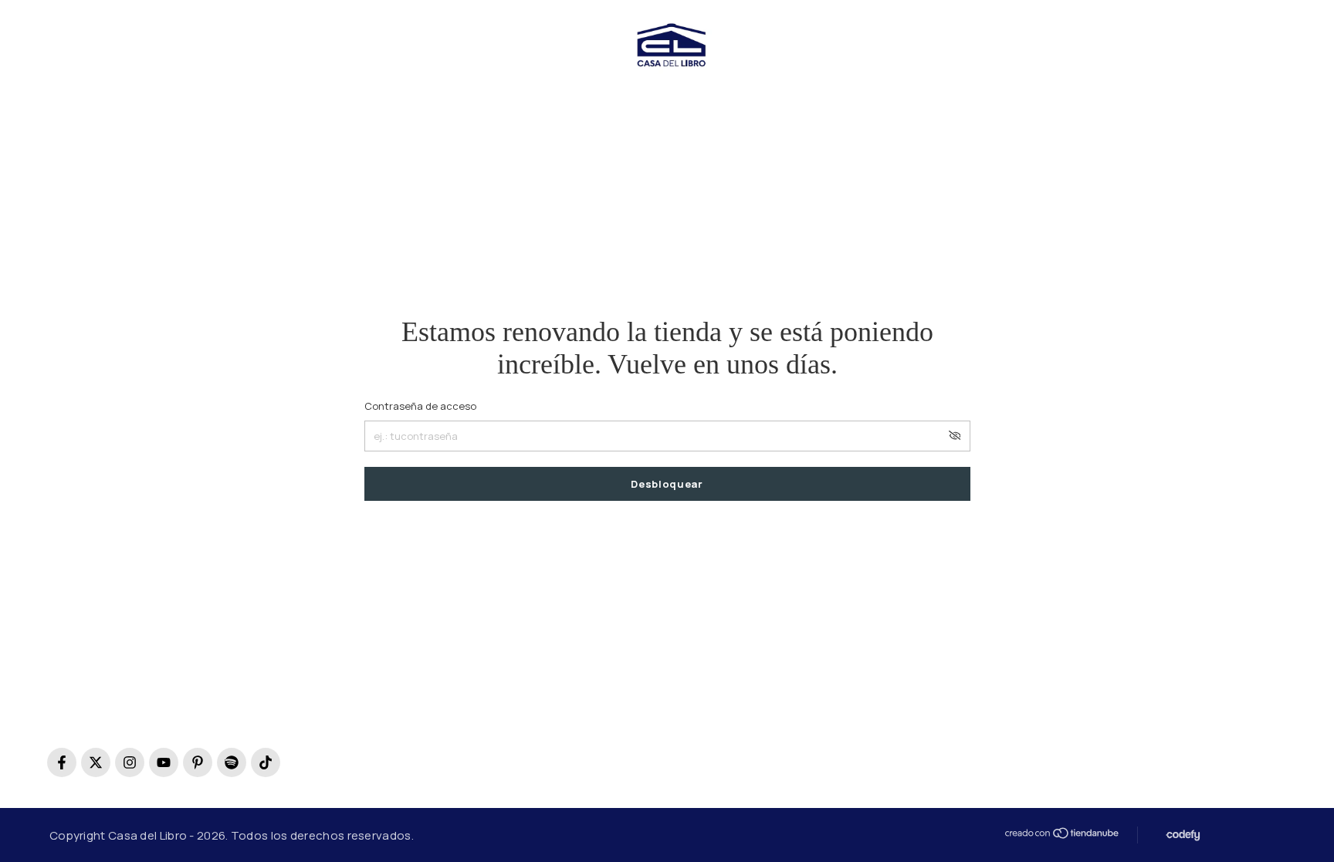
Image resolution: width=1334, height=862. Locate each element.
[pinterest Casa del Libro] (197, 762)
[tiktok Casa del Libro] (265, 762)
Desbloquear (667, 484)
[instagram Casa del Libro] (129, 762)
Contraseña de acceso (420, 406)
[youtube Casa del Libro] (163, 762)
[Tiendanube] (1061, 833)
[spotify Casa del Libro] (231, 762)
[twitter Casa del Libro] (95, 762)
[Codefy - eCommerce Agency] (1181, 835)
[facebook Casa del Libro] (61, 762)
